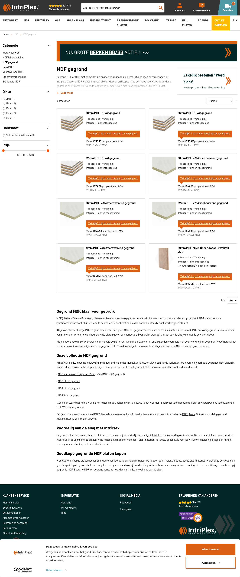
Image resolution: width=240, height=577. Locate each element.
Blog (63, 513)
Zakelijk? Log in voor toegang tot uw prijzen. (113, 133)
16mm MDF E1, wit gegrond (195, 113)
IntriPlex (156, 435)
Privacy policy (69, 507)
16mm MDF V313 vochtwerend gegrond (111, 203)
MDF (16, 34)
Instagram (125, 509)
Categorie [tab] (10, 45)
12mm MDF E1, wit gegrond (103, 158)
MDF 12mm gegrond (69, 388)
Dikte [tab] (7, 92)
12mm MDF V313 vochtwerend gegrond (203, 203)
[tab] (32, 496)
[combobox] (123, 7)
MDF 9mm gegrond (68, 395)
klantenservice (103, 444)
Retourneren (10, 528)
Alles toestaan (210, 549)
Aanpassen (209, 562)
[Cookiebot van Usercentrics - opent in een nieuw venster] (22, 570)
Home (6, 34)
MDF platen (188, 414)
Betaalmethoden (12, 513)
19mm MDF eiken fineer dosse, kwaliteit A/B (203, 250)
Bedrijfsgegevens (12, 507)
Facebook (125, 502)
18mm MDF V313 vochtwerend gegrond (203, 158)
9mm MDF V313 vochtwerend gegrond (110, 248)
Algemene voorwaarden (16, 518)
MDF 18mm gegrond (69, 381)
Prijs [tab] (6, 145)
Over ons (66, 502)
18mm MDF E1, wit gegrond (103, 113)
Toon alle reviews (59, 9)
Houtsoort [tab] (11, 128)
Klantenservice (11, 502)
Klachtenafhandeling (14, 533)
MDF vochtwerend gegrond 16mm (76, 374)
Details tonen (54, 570)
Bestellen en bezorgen (15, 523)
